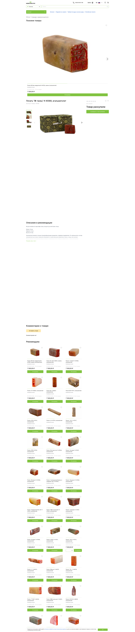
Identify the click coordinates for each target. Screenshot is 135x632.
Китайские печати (31, 87)
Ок (102, 629)
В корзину (67, 95)
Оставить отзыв (33, 330)
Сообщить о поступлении (97, 111)
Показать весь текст (31, 240)
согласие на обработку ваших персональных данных (55, 629)
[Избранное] (105, 2)
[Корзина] (108, 2)
